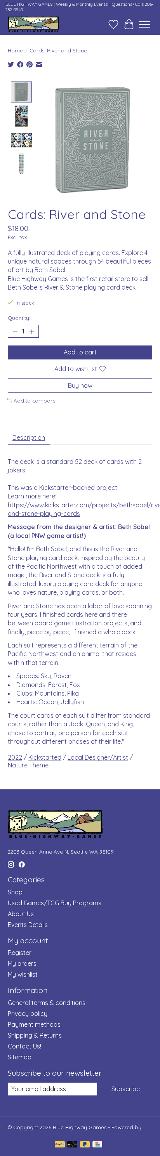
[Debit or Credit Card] (72, 1145)
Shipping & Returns (35, 1035)
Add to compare (35, 400)
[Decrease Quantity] (15, 331)
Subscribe (125, 1089)
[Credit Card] (97, 1145)
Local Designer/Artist (98, 757)
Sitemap (19, 1057)
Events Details (28, 925)
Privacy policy (27, 1013)
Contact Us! (24, 1046)
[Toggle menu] (144, 24)
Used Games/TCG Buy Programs (54, 903)
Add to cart (80, 352)
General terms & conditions (46, 1003)
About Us (21, 914)
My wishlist (23, 974)
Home (15, 50)
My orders (22, 963)
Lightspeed (21, 1133)
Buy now (80, 385)
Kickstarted (44, 757)
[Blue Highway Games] (33, 24)
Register (19, 952)
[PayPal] (60, 1145)
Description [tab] (28, 437)
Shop (15, 892)
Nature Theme (28, 765)
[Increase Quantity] (31, 331)
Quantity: (19, 318)
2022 (15, 757)
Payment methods (34, 1024)
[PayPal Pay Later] (85, 1145)
